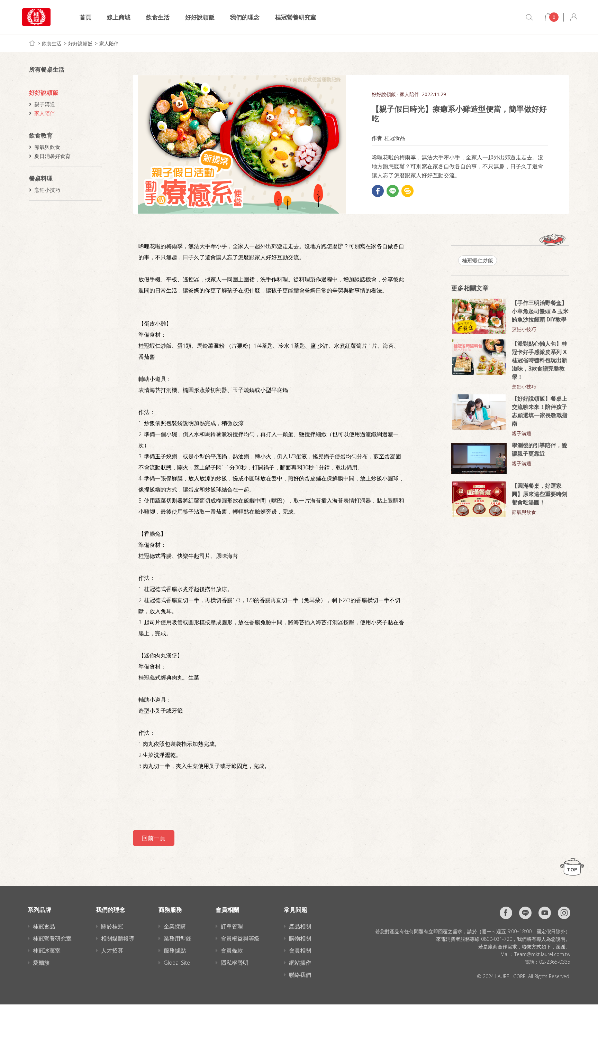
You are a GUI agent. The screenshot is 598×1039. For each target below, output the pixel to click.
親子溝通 (44, 104)
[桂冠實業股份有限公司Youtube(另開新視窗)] (544, 913)
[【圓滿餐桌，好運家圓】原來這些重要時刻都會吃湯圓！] (479, 499)
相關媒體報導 (117, 938)
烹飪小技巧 (47, 189)
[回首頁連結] (32, 43)
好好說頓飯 (200, 17)
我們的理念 (245, 17)
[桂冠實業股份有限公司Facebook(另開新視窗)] (506, 913)
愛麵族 (41, 962)
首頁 (85, 17)
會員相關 (300, 950)
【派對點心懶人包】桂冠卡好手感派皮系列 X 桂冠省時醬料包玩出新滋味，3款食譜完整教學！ (539, 360)
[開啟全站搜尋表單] (529, 17)
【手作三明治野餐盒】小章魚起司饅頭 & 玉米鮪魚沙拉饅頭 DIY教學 (540, 311)
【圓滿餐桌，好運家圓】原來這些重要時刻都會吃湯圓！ (539, 494)
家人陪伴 (109, 43)
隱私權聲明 (234, 962)
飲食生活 (158, 17)
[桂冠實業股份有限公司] (36, 17)
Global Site (177, 962)
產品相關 (300, 926)
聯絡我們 (300, 975)
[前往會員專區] (573, 17)
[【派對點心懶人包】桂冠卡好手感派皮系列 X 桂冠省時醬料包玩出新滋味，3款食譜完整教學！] (479, 357)
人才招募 (112, 950)
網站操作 (300, 962)
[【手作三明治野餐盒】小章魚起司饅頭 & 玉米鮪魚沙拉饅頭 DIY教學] (479, 316)
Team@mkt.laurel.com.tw (542, 954)
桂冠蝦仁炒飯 (477, 260)
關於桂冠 (112, 926)
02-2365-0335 (554, 961)
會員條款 (232, 950)
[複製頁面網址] (407, 191)
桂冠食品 (44, 926)
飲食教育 (41, 135)
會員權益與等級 (240, 938)
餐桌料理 (41, 178)
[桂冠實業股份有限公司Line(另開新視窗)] (525, 913)
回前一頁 (153, 838)
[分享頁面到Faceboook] (378, 191)
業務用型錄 (177, 938)
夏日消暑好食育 (52, 155)
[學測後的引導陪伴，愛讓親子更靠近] (479, 459)
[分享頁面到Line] (393, 191)
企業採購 (175, 926)
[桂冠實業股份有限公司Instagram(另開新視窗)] (564, 913)
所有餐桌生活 (46, 69)
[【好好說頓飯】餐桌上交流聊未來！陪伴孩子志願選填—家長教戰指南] (479, 412)
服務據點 (175, 950)
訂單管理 (232, 926)
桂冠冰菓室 (47, 950)
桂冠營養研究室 (295, 17)
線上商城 (118, 17)
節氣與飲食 (47, 146)
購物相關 (300, 938)
